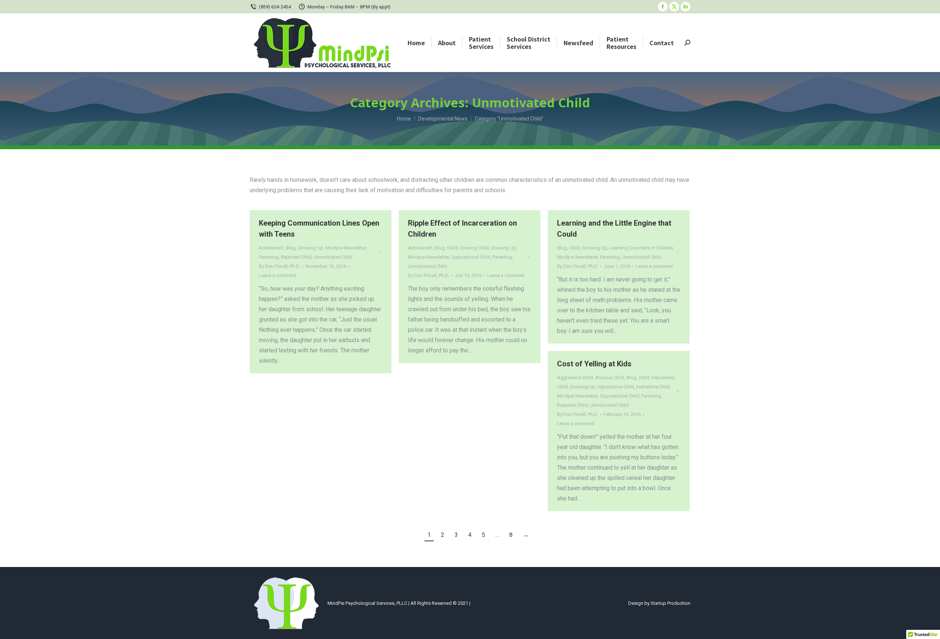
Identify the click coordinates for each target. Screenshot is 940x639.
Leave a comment (277, 275)
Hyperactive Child (615, 386)
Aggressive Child (575, 377)
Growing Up (310, 248)
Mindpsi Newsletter (345, 248)
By (279, 266)
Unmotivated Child (333, 257)
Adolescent (271, 248)
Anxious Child (609, 377)
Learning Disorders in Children (641, 248)
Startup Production (670, 603)
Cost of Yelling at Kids (594, 363)
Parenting (269, 257)
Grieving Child (474, 248)
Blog (291, 248)
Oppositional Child (470, 257)
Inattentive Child (653, 386)
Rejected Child (296, 257)
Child (452, 248)
